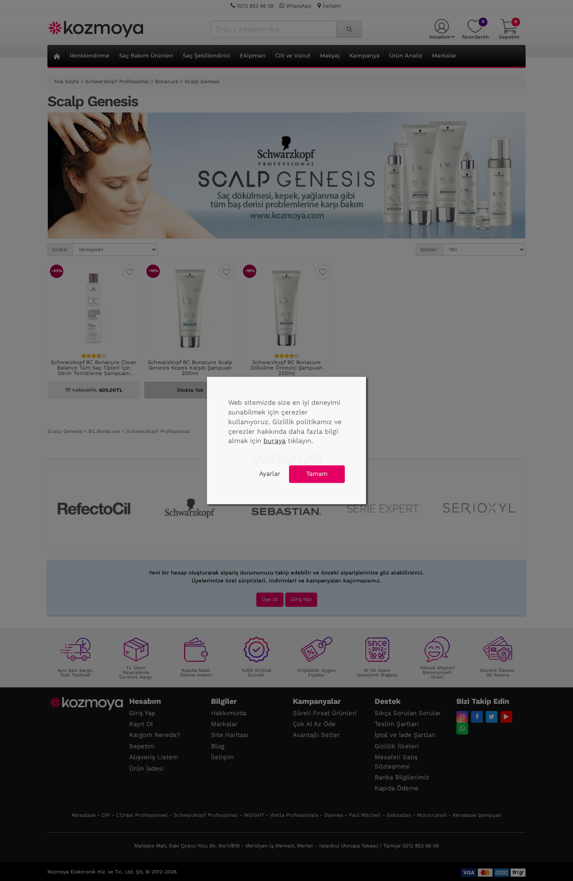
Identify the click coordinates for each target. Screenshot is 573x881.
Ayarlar (269, 473)
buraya (274, 441)
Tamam (317, 473)
